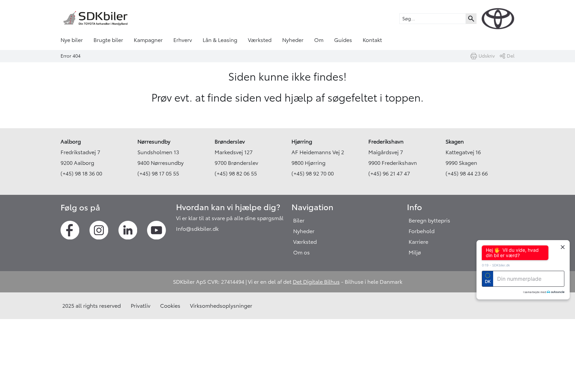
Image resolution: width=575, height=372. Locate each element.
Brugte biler (108, 40)
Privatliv (140, 305)
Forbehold (422, 231)
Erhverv (182, 40)
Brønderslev (230, 141)
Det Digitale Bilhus (316, 281)
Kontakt (372, 40)
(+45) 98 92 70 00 (312, 173)
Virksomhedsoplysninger (221, 305)
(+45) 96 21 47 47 (389, 173)
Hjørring (301, 141)
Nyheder (292, 40)
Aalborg (71, 141)
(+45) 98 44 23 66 (467, 173)
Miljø (415, 252)
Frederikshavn (386, 141)
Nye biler (72, 40)
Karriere (418, 241)
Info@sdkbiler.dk (197, 228)
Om (318, 40)
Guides (343, 40)
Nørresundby (153, 141)
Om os (301, 252)
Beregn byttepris (429, 220)
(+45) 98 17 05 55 (158, 173)
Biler (298, 220)
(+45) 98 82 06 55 (236, 173)
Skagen (455, 141)
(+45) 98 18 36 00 (81, 173)
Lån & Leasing (220, 40)
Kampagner (148, 40)
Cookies (170, 305)
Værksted (260, 40)
